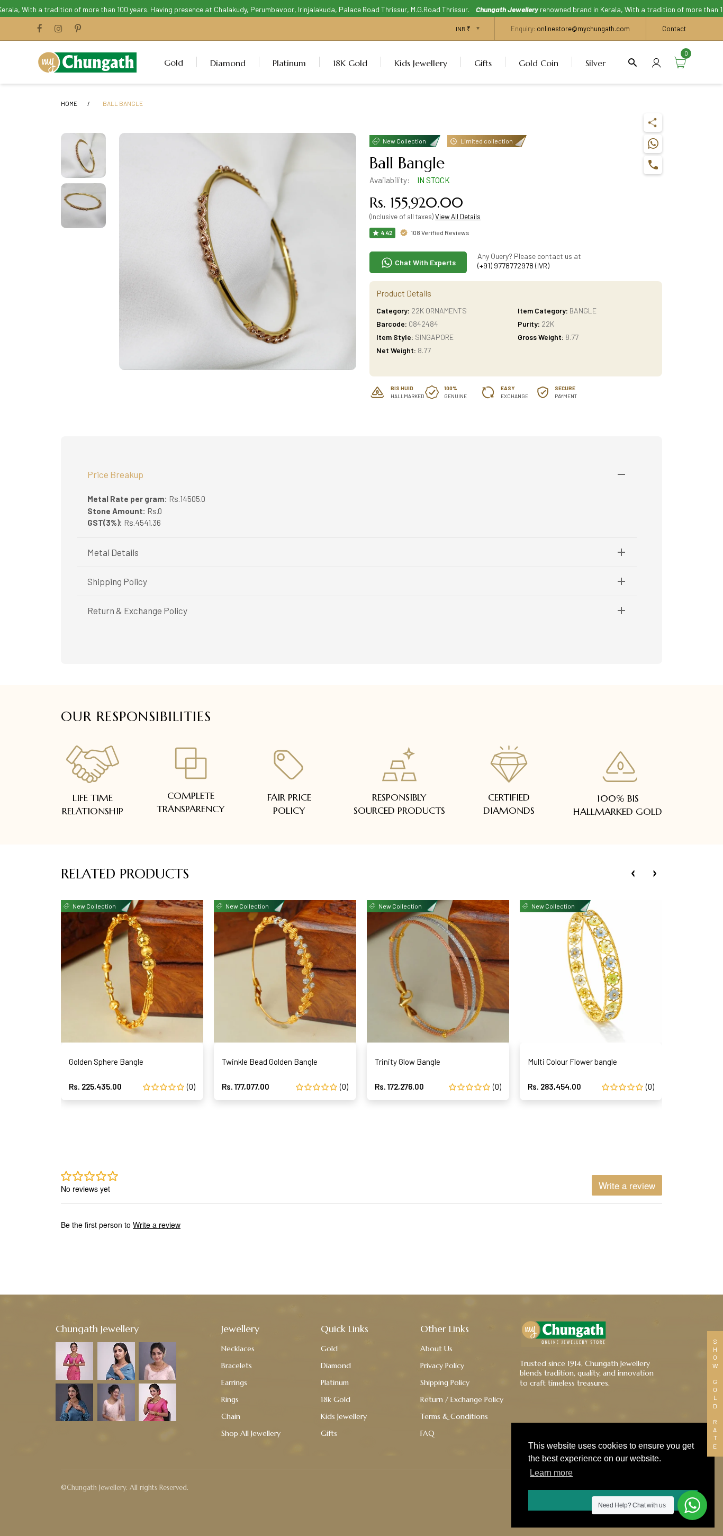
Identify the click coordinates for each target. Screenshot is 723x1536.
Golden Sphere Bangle (106, 1061)
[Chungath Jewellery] (90, 61)
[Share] (653, 122)
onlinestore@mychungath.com (583, 28)
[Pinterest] (78, 29)
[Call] (653, 165)
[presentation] (633, 874)
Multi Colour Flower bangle (572, 1061)
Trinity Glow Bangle (407, 1061)
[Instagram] (58, 29)
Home (69, 103)
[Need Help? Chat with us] (692, 1505)
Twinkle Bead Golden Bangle (270, 1061)
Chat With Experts (424, 262)
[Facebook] (39, 29)
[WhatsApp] (653, 143)
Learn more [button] (551, 1472)
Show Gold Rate (715, 1393)
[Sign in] (656, 62)
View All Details (458, 216)
